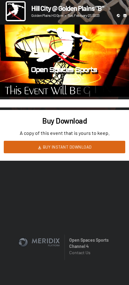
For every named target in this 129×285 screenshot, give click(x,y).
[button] (11, 85)
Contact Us (79, 252)
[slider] (64, 74)
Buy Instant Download (67, 147)
